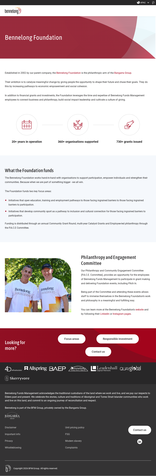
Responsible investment (117, 338)
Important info (12, 434)
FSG (67, 434)
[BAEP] (57, 368)
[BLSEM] (78, 368)
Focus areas (71, 338)
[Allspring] (35, 368)
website (139, 309)
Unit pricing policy (74, 427)
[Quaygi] (130, 369)
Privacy (9, 440)
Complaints (71, 447)
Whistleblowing (13, 447)
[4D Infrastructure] (13, 368)
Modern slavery (73, 440)
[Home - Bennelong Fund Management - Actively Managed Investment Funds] (153, 2)
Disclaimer (10, 427)
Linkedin (104, 313)
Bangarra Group (122, 72)
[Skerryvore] (17, 378)
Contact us (98, 351)
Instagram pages (122, 313)
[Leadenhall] (103, 369)
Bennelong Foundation (68, 72)
